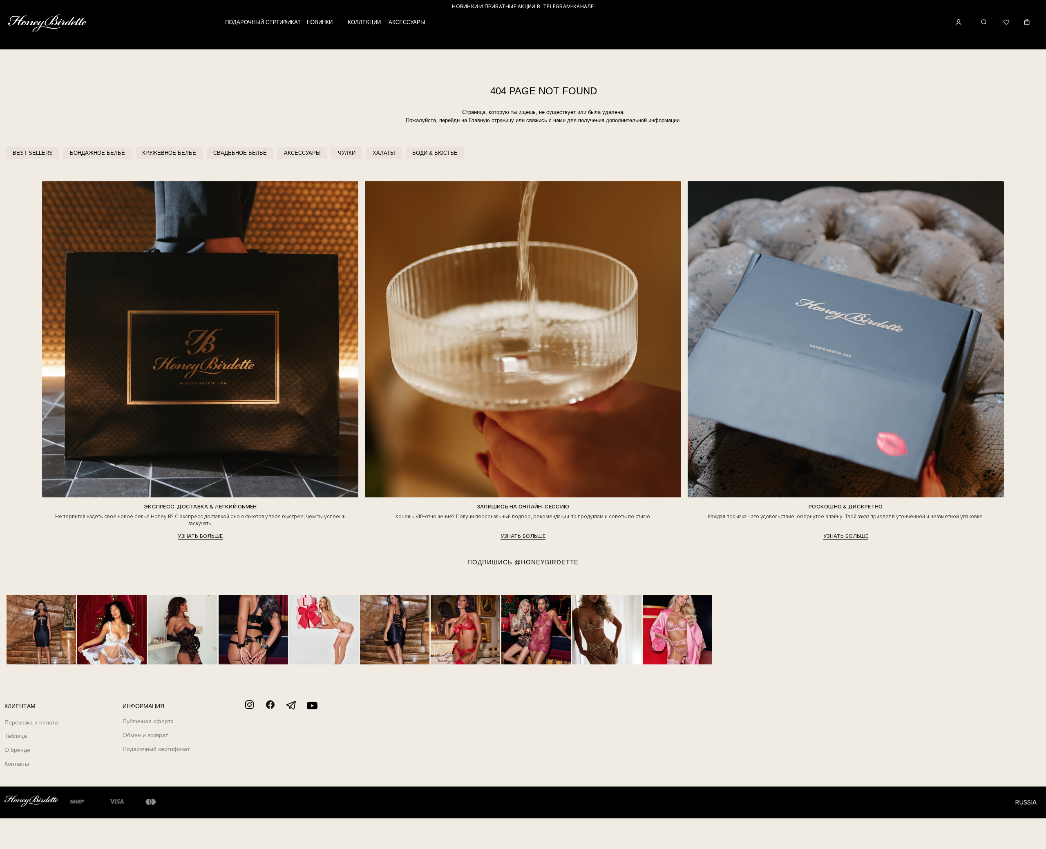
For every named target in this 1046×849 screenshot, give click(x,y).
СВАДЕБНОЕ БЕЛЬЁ (240, 153)
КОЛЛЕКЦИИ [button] (364, 22)
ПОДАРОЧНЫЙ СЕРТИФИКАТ (263, 22)
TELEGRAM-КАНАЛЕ (568, 6)
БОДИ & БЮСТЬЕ (435, 153)
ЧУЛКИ (346, 153)
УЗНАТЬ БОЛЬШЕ (200, 536)
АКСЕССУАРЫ (302, 153)
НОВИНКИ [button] (320, 22)
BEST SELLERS (33, 153)
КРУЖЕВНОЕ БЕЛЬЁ (169, 153)
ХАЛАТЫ (384, 153)
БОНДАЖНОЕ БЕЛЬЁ (97, 153)
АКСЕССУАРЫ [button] (407, 22)
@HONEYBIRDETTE (546, 562)
